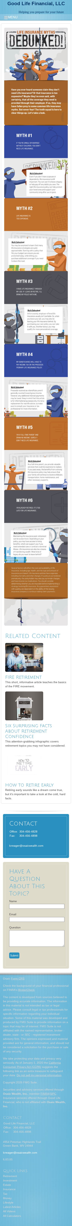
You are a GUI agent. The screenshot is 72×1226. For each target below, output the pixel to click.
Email (12, 914)
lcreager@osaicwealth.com (26, 845)
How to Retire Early (29, 785)
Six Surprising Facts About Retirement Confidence (28, 731)
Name (13, 901)
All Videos (9, 1211)
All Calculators (12, 1215)
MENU (13, 17)
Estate (7, 1184)
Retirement (10, 1176)
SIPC (53, 1093)
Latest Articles (12, 1206)
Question (15, 927)
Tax (5, 1193)
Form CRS (17, 978)
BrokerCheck (26, 989)
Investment (10, 1180)
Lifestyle (8, 1202)
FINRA (45, 1093)
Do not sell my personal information (39, 1075)
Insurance (9, 1189)
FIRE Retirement (23, 677)
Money (7, 1198)
